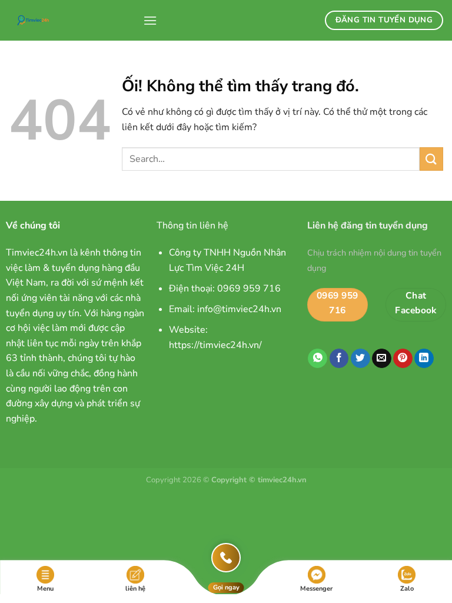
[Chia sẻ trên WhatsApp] (317, 359)
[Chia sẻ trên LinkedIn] (424, 359)
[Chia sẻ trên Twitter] (360, 359)
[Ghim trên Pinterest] (403, 359)
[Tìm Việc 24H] (71, 20)
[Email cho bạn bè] (381, 359)
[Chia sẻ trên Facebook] (339, 359)
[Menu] (150, 20)
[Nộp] (431, 158)
